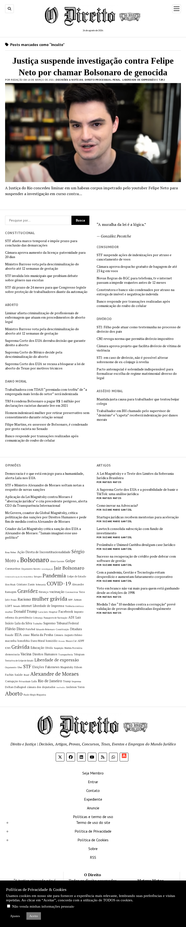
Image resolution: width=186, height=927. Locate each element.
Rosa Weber (10, 552)
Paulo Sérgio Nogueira (34, 694)
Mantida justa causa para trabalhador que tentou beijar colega (138, 401)
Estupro (38, 576)
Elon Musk (10, 584)
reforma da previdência (18, 617)
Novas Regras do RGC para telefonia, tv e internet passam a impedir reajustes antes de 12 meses (134, 280)
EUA (18, 634)
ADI (71, 617)
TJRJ (162, 80)
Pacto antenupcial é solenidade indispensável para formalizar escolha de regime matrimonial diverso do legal (137, 373)
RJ (18, 561)
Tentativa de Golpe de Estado (19, 660)
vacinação (56, 591)
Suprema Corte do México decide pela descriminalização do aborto (33, 354)
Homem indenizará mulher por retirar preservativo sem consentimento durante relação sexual (47, 415)
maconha (10, 641)
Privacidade (25, 681)
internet (26, 606)
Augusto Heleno (73, 635)
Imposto (78, 611)
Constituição (62, 629)
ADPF (81, 641)
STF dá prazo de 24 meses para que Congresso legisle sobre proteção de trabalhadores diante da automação (46, 289)
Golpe (70, 560)
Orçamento (10, 667)
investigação (47, 569)
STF (27, 666)
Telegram (79, 654)
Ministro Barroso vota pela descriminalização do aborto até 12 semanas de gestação (42, 266)
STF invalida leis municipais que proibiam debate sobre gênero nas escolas (41, 278)
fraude (9, 635)
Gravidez (27, 591)
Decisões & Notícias (69, 80)
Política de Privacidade (93, 831)
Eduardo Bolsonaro (45, 629)
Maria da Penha (42, 635)
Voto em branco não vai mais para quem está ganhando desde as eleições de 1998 (138, 590)
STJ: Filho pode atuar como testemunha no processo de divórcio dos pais (139, 329)
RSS (93, 857)
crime (26, 635)
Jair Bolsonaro (69, 568)
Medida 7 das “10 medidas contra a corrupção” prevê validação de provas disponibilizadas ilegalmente (136, 606)
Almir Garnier (57, 561)
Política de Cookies (93, 839)
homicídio (51, 641)
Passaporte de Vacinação (55, 617)
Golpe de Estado (76, 576)
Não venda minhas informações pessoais (43, 906)
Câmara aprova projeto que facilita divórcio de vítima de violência (139, 348)
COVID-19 (59, 583)
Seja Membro (93, 773)
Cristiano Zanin (25, 584)
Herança (43, 592)
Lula (34, 681)
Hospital (53, 611)
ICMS (7, 648)
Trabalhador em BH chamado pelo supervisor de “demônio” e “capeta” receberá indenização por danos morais (137, 415)
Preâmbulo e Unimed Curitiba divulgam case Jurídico (136, 545)
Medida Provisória (73, 648)
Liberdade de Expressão (139, 80)
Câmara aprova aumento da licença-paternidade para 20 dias (45, 254)
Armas (78, 599)
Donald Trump (25, 611)
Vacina (26, 653)
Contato (93, 790)
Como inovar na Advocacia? (117, 505)
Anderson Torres (75, 687)
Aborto (14, 693)
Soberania (41, 584)
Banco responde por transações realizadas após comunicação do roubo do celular (133, 303)
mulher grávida (49, 598)
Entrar (93, 781)
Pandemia (54, 575)
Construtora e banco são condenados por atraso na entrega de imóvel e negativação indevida (135, 292)
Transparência (65, 654)
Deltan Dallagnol (15, 687)
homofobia (23, 641)
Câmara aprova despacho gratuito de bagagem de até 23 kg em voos (137, 268)
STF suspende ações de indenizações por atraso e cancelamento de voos (134, 257)
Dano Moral (38, 641)
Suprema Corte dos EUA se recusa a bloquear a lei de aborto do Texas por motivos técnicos (45, 366)
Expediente (93, 799)
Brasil (26, 674)
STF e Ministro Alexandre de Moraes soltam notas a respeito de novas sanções (44, 487)
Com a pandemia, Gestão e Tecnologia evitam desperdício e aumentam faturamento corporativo (135, 574)
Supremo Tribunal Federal (61, 623)
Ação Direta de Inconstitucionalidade (43, 552)
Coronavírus (12, 568)
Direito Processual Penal (103, 80)
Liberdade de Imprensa (48, 606)
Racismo (24, 599)
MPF (70, 599)
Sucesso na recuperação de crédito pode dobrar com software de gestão (136, 558)
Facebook (65, 611)
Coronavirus (71, 592)
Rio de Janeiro (50, 680)
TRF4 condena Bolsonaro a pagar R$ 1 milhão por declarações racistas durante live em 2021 (42, 403)
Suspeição (58, 648)
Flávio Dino (15, 628)
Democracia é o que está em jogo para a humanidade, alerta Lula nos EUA (44, 475)
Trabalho (37, 623)
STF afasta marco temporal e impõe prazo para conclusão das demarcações (41, 243)
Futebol (30, 629)
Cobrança (38, 617)
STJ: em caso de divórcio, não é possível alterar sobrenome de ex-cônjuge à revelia (132, 359)
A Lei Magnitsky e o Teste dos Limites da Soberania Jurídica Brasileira (135, 475)
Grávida (20, 647)
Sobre (93, 848)
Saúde (19, 674)
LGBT (8, 606)
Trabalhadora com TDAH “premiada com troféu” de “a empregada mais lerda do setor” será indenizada (46, 391)
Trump (67, 681)
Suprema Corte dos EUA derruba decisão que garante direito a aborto (45, 342)
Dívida (49, 648)
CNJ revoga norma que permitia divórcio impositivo (135, 339)
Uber (19, 667)
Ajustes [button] (15, 916)
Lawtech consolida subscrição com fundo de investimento (130, 531)
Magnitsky (67, 667)
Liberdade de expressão (56, 660)
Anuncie (93, 807)
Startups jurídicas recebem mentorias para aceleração (138, 517)
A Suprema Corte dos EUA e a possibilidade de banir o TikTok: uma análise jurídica (137, 491)
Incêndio (60, 687)
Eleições (38, 667)
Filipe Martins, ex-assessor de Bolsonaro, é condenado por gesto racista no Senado (46, 426)
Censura (58, 635)
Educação (37, 647)
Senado (16, 606)
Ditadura (76, 629)
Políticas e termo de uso (93, 816)
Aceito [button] (33, 916)
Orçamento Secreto (30, 568)
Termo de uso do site (93, 822)
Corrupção (11, 681)
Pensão (61, 641)
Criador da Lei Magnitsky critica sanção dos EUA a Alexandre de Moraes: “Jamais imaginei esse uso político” (43, 533)
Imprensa (76, 681)
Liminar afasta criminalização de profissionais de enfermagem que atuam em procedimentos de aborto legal (45, 317)
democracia (12, 654)
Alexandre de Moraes (54, 673)
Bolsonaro (34, 559)
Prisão (14, 599)
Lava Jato (43, 611)
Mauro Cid (71, 641)
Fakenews (52, 667)
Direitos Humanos (44, 654)
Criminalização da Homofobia (19, 576)
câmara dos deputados (41, 687)
